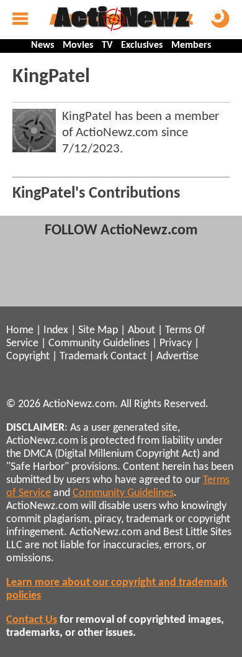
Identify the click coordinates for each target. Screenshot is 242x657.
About (141, 330)
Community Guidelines (99, 343)
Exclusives (142, 45)
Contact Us (31, 620)
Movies (78, 45)
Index (55, 330)
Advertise (177, 356)
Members (191, 45)
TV (107, 45)
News (42, 45)
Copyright (28, 356)
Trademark (84, 356)
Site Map (98, 330)
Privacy (175, 343)
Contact (128, 356)
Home (20, 330)
